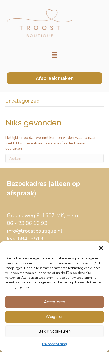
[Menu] (54, 54)
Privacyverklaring (54, 344)
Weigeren (54, 316)
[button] (101, 248)
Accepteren (54, 302)
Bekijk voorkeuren (54, 331)
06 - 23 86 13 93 (27, 223)
